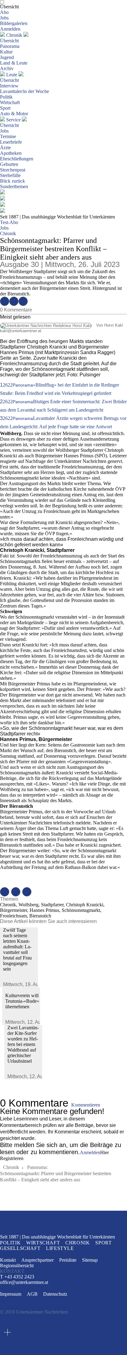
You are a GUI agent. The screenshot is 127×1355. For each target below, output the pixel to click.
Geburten (9, 164)
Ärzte (5, 147)
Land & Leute (13, 63)
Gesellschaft (20, 1248)
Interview (9, 85)
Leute (11, 74)
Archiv (7, 68)
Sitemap (90, 1260)
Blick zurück (12, 181)
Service (13, 119)
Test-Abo (9, 222)
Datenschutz (55, 1294)
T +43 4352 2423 (17, 1276)
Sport (5, 108)
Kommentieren (85, 1104)
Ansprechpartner (37, 1260)
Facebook (4, 301)
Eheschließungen (16, 158)
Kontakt (8, 1260)
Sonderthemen (14, 186)
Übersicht (9, 6)
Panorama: (37, 1167)
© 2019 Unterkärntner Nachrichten (34, 1312)
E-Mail (23, 301)
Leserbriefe (11, 142)
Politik (6, 97)
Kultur (6, 51)
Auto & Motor (14, 113)
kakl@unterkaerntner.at (20, 330)
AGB (32, 1294)
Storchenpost (12, 169)
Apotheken (11, 153)
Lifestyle (60, 1248)
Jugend (7, 57)
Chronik (14, 35)
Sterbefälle (10, 175)
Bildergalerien (13, 23)
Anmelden (10, 29)
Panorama (9, 46)
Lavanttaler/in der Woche (24, 91)
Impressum (10, 1294)
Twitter (13, 301)
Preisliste (67, 1260)
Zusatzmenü (7, 1332)
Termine (8, 136)
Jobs (4, 17)
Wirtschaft (10, 102)
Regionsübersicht (17, 1265)
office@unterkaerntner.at (24, 1282)
